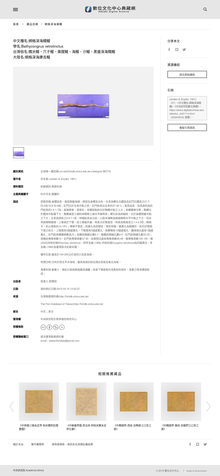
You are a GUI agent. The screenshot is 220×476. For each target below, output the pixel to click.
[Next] (205, 406)
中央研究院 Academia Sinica (28, 470)
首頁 (16, 24)
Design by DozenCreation (197, 471)
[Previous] (14, 406)
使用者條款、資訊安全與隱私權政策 (72, 444)
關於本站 (18, 444)
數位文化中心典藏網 (110, 9)
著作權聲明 (37, 444)
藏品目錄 (32, 24)
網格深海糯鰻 (54, 24)
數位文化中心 (172, 470)
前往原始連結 (187, 74)
